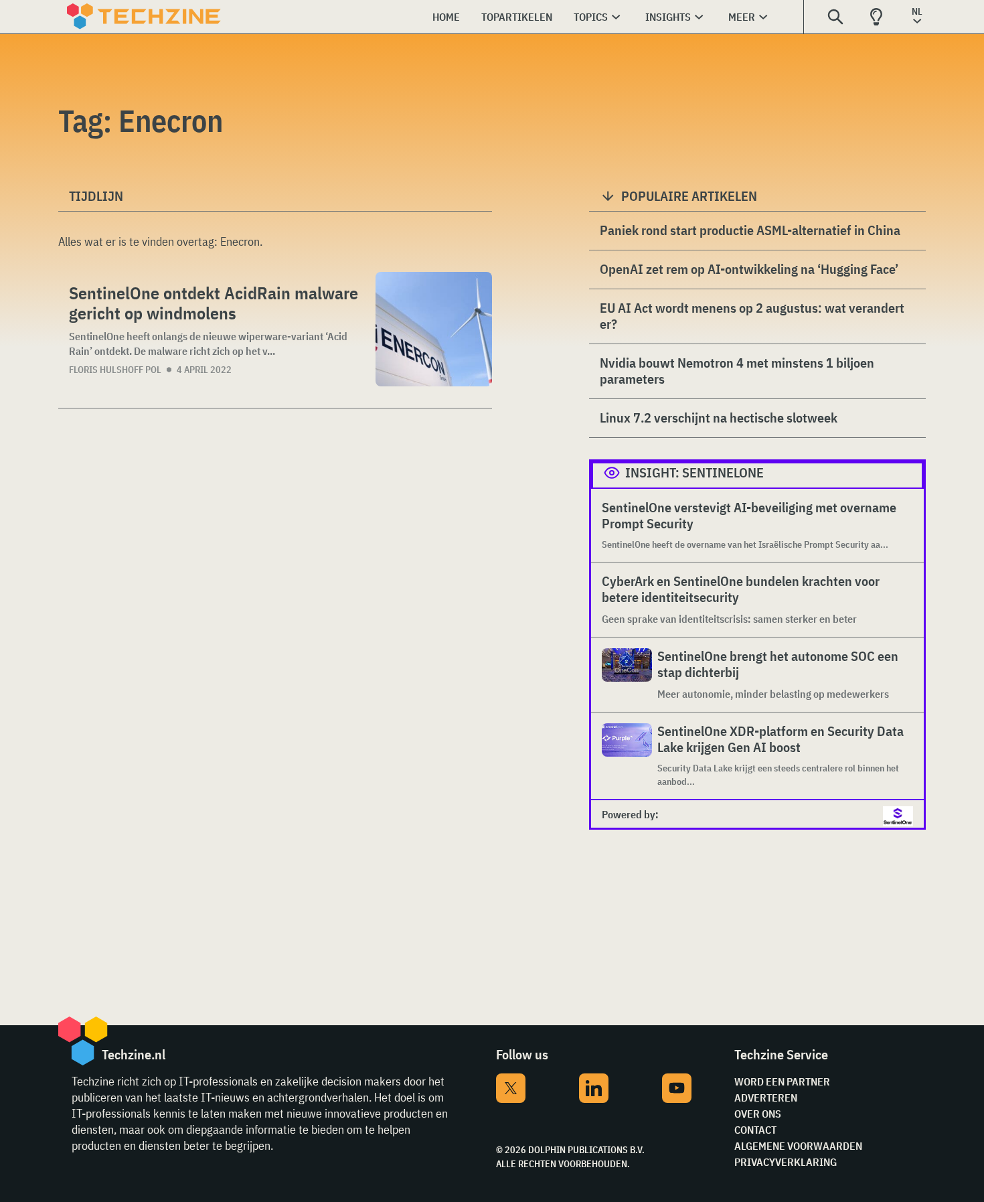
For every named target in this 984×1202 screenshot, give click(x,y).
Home (446, 16)
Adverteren (765, 1097)
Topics (591, 16)
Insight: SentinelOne (694, 472)
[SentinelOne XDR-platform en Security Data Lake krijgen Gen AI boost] (627, 755)
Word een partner (782, 1081)
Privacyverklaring (785, 1162)
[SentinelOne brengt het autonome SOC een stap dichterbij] (627, 674)
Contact (755, 1129)
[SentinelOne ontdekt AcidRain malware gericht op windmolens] (434, 329)
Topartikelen (516, 16)
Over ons (757, 1113)
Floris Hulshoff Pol (115, 370)
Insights (668, 16)
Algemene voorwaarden (798, 1145)
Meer (741, 16)
